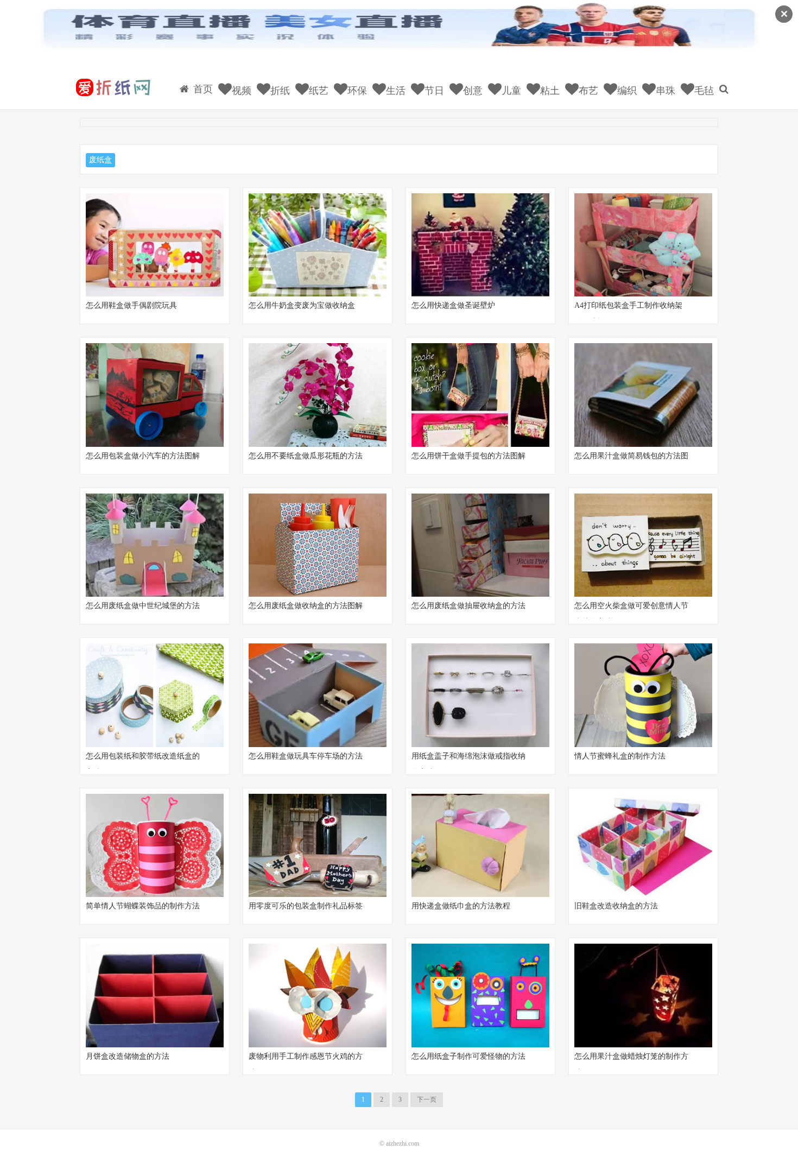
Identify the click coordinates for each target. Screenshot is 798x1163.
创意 (471, 90)
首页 (202, 89)
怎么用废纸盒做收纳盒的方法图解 (306, 606)
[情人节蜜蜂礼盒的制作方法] (643, 695)
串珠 (664, 90)
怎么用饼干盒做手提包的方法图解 (468, 456)
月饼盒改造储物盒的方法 (127, 1056)
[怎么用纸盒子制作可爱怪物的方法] (480, 995)
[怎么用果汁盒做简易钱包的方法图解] (643, 395)
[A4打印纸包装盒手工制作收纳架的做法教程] (643, 245)
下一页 (426, 1099)
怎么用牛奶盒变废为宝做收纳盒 (302, 305)
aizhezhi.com (402, 1143)
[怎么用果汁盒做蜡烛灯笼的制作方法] (643, 995)
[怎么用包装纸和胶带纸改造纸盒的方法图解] (155, 695)
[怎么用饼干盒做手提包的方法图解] (480, 395)
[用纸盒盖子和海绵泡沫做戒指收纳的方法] (480, 695)
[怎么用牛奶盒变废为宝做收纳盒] (318, 245)
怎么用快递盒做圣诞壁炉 (453, 305)
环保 (356, 90)
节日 (433, 90)
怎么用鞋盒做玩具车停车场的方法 (306, 756)
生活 (394, 90)
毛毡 (703, 90)
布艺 (587, 90)
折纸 (279, 90)
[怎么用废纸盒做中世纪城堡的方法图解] (155, 545)
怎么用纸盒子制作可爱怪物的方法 (468, 1056)
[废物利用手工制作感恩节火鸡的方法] (318, 995)
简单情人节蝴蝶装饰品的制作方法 (143, 906)
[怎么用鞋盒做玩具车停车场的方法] (318, 695)
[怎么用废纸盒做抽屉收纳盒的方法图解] (480, 545)
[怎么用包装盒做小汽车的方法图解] (155, 395)
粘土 (548, 90)
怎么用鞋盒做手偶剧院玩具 (131, 305)
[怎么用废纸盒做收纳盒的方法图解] (318, 545)
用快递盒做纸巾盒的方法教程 (460, 906)
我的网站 (112, 87)
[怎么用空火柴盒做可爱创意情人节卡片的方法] (643, 545)
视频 (240, 90)
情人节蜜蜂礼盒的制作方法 (620, 756)
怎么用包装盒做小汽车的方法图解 (143, 456)
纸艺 (317, 90)
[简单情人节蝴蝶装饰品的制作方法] (155, 845)
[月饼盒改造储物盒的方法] (155, 995)
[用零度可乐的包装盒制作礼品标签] (318, 845)
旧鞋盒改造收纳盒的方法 (616, 906)
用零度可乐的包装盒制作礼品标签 (306, 906)
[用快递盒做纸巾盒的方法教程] (480, 845)
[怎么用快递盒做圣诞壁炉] (480, 245)
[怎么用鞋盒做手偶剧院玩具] (155, 245)
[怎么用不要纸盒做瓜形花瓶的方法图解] (318, 395)
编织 (626, 90)
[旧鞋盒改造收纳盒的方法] (643, 845)
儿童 (510, 90)
